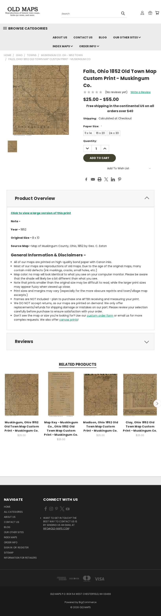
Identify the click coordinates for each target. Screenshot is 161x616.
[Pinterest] (120, 179)
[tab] (80, 198)
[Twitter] (106, 179)
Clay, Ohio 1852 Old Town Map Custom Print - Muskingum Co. (140, 426)
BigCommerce (87, 602)
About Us (60, 37)
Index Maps (61, 46)
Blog (103, 37)
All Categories (13, 511)
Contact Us (82, 37)
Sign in (8, 547)
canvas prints (68, 320)
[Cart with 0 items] (157, 13)
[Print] (100, 179)
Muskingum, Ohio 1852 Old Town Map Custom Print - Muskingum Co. (21, 426)
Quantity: (90, 141)
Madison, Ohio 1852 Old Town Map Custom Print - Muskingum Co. (100, 426)
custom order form (100, 316)
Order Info (88, 46)
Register (23, 547)
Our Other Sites (125, 37)
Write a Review (141, 92)
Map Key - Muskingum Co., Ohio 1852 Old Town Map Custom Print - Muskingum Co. (61, 428)
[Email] (93, 179)
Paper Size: (92, 126)
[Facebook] (86, 179)
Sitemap (8, 552)
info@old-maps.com (56, 528)
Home (7, 506)
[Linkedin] (113, 179)
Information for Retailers (20, 557)
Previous (155, 604)
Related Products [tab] (77, 364)
